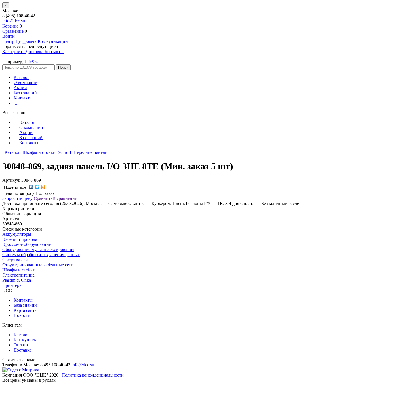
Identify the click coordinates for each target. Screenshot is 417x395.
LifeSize (31, 61)
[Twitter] (37, 187)
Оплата (21, 344)
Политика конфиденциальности (93, 375)
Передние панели (90, 152)
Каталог (21, 77)
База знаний (25, 92)
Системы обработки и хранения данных (41, 254)
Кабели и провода (19, 239)
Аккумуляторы (16, 234)
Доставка (22, 350)
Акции (20, 87)
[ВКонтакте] (31, 187)
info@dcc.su (13, 20)
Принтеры (12, 285)
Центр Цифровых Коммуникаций (35, 41)
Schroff (64, 152)
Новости (22, 315)
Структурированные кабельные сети (37, 264)
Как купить (25, 339)
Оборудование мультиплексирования (38, 249)
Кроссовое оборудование (26, 244)
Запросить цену (17, 198)
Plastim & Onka (16, 280)
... (15, 103)
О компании (25, 82)
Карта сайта (25, 310)
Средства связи (17, 259)
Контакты (23, 97)
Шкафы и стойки (39, 152)
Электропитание (18, 275)
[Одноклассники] (43, 187)
